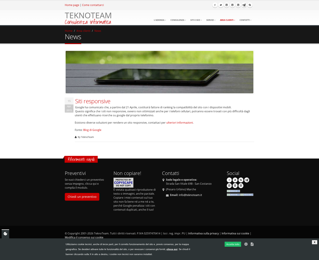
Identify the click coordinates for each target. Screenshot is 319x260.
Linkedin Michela (232, 4)
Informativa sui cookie (235, 233)
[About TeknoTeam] (233, 194)
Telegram (244, 4)
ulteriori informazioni (179, 122)
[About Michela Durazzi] (246, 194)
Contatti (245, 20)
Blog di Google (92, 130)
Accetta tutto (232, 244)
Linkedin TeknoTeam (226, 4)
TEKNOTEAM (88, 15)
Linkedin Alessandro (238, 4)
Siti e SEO (195, 20)
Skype (249, 4)
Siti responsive (92, 101)
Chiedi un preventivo (82, 197)
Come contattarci (93, 5)
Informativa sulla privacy (203, 233)
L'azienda (159, 20)
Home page (72, 5)
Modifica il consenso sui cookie (84, 237)
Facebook (215, 4)
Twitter (220, 4)
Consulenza (177, 20)
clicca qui (171, 249)
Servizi (210, 20)
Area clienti (227, 20)
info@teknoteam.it (190, 195)
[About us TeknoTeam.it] (233, 191)
